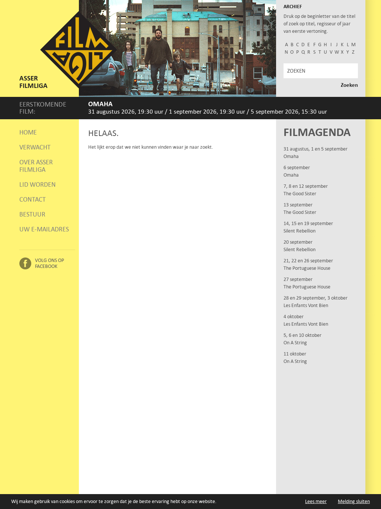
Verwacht (35, 147)
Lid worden (37, 184)
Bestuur (32, 214)
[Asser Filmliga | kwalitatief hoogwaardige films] (78, 86)
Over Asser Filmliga (36, 165)
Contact (32, 199)
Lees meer (316, 501)
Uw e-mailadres (44, 229)
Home (28, 132)
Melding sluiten (354, 501)
